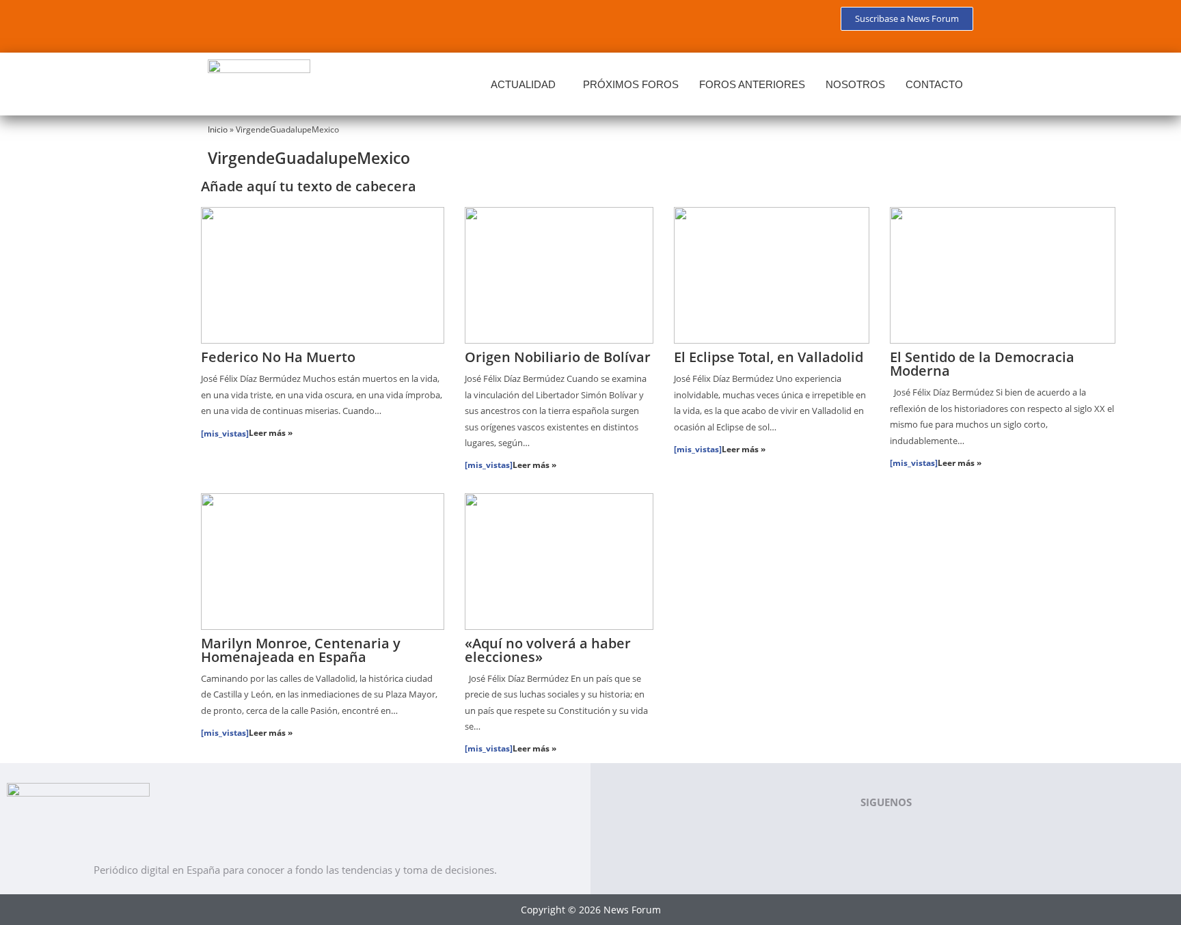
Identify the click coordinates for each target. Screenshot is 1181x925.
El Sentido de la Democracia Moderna (982, 364)
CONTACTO (934, 84)
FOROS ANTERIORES (752, 84)
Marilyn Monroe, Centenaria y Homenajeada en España (301, 650)
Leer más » (271, 433)
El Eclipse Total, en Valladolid (768, 357)
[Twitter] (265, 24)
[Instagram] (346, 24)
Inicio (218, 129)
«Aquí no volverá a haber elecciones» (548, 650)
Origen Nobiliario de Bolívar (558, 357)
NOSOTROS (855, 84)
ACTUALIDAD (523, 84)
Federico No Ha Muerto (278, 357)
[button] (526, 84)
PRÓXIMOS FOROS (631, 84)
